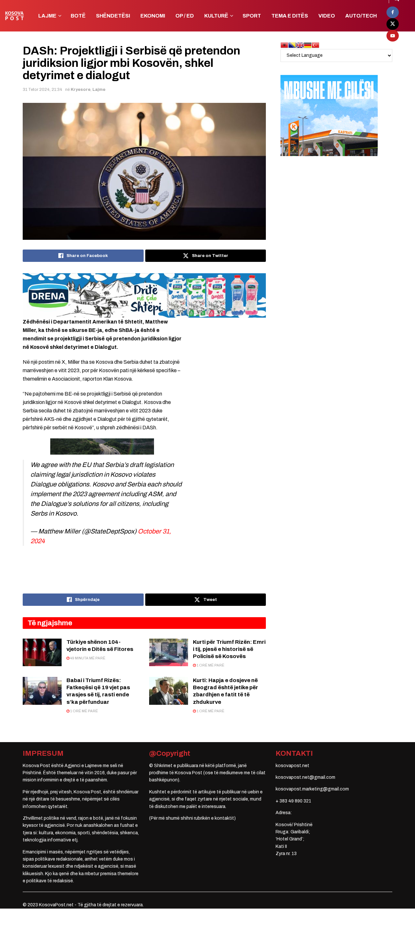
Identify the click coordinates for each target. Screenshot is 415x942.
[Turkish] (315, 45)
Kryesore (80, 89)
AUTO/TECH (361, 15)
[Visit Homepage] (14, 15)
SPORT (252, 15)
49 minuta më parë (87, 658)
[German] (308, 45)
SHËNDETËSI (113, 15)
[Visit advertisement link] (144, 295)
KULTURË (216, 15)
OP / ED (184, 15)
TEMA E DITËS (289, 15)
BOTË (78, 15)
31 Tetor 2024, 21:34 (42, 89)
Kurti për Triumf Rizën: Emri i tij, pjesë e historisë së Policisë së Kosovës (229, 649)
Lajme (98, 89)
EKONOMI (152, 15)
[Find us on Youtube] (392, 36)
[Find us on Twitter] (392, 24)
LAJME (47, 15)
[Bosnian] (292, 45)
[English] (300, 45)
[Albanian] (284, 45)
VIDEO (326, 15)
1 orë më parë (210, 665)
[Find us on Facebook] (392, 12)
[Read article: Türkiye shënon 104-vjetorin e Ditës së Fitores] (42, 653)
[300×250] (329, 115)
